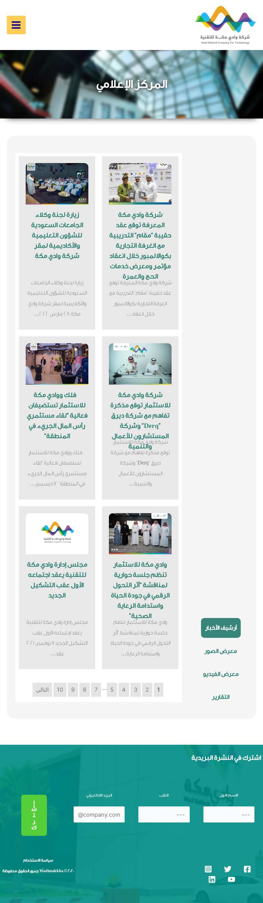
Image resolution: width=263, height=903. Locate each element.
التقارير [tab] (220, 697)
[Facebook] (247, 869)
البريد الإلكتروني (99, 795)
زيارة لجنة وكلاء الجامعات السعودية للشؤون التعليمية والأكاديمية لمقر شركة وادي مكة (57, 235)
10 (60, 689)
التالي (42, 689)
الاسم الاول (229, 795)
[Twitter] (227, 869)
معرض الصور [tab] (220, 651)
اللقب (163, 795)
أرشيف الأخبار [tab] (221, 627)
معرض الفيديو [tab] (221, 674)
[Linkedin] (212, 879)
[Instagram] (208, 869)
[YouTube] (231, 879)
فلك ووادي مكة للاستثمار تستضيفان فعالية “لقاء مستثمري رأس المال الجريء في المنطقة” (57, 415)
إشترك (34, 815)
